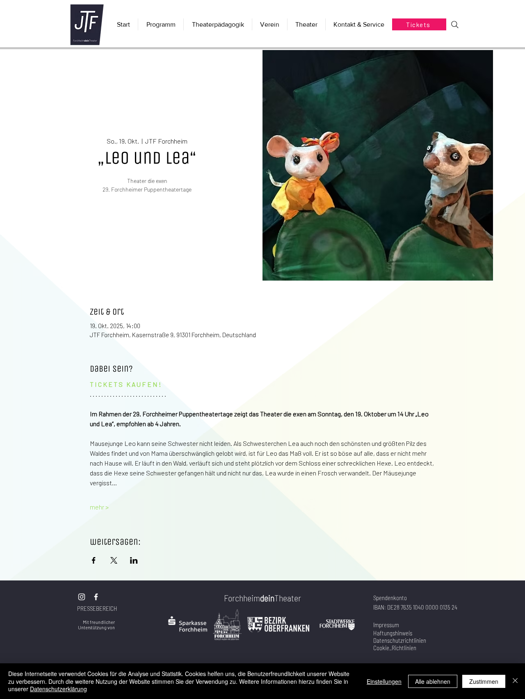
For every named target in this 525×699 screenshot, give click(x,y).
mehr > (99, 507)
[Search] (454, 24)
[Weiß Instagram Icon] (81, 596)
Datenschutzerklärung (58, 689)
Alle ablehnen (432, 681)
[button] (306, 24)
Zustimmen (483, 681)
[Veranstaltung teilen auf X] (114, 560)
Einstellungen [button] (384, 681)
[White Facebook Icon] (95, 596)
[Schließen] (515, 681)
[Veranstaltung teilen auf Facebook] (94, 560)
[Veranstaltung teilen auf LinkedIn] (134, 560)
